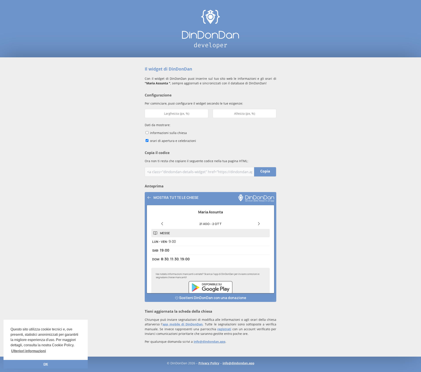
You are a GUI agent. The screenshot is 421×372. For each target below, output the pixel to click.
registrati (224, 329)
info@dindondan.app (209, 341)
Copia (265, 171)
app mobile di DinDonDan (182, 324)
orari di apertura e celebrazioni (172, 141)
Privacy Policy (208, 363)
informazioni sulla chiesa (168, 133)
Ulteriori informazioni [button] (28, 351)
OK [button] (45, 364)
